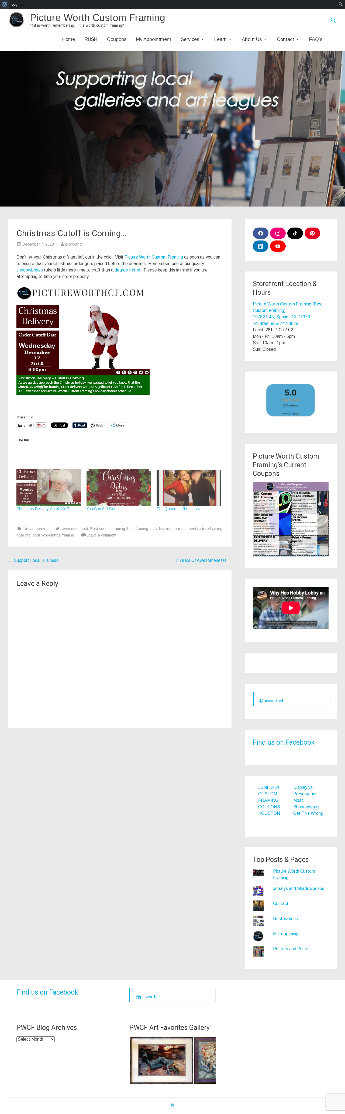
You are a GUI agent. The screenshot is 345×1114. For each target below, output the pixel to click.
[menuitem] (4, 4)
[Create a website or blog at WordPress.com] (172, 1105)
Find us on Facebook (284, 742)
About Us (252, 39)
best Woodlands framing (53, 535)
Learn (220, 39)
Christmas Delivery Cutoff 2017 (42, 509)
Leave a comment (101, 535)
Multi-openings (287, 933)
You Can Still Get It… (104, 509)
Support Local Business (33, 560)
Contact (285, 39)
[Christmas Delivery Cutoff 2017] (48, 487)
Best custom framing (107, 529)
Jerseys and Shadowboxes (298, 888)
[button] (161, 1060)
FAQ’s (315, 39)
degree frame (127, 270)
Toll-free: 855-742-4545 (275, 323)
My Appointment (153, 39)
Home (68, 39)
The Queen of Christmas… (179, 509)
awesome (70, 529)
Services (190, 39)
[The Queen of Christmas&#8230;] (189, 487)
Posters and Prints (290, 949)
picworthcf (73, 244)
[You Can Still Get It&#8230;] (119, 487)
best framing (137, 529)
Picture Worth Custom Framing (97, 17)
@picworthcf (271, 701)
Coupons (116, 39)
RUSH (91, 39)
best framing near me (168, 529)
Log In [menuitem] (16, 4)
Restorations (285, 918)
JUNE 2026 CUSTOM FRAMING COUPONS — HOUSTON (271, 800)
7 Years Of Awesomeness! (204, 560)
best (84, 529)
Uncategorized (36, 529)
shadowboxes (29, 270)
